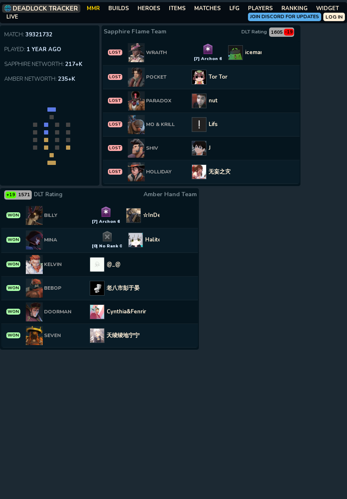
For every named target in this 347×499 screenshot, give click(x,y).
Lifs (213, 124)
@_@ (114, 264)
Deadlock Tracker (45, 8)
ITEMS (177, 8)
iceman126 (259, 52)
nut (213, 100)
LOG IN (334, 17)
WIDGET (327, 8)
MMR (93, 8)
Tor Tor (218, 77)
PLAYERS (260, 8)
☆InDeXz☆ (157, 215)
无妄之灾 (220, 171)
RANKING (294, 8)
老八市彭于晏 (123, 288)
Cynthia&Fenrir (126, 311)
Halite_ (154, 240)
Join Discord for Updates (284, 17)
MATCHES (207, 8)
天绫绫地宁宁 (123, 335)
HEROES (149, 8)
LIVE (12, 17)
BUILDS (118, 8)
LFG (234, 8)
